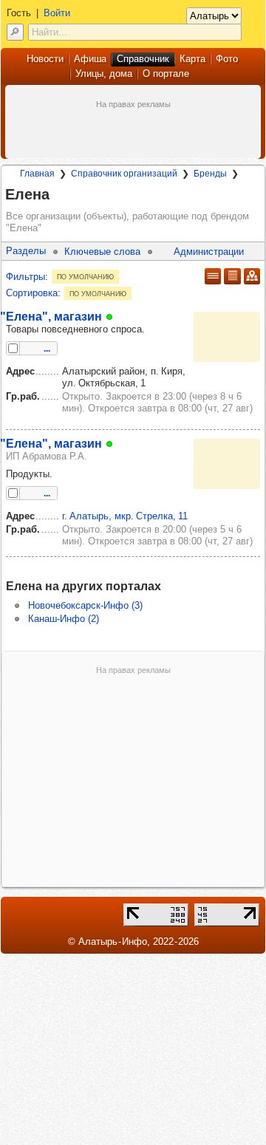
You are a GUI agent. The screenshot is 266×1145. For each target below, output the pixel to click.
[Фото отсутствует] (227, 337)
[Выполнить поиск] (15, 32)
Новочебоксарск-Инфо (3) (85, 605)
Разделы (26, 250)
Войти (57, 12)
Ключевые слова (102, 251)
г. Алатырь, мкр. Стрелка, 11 (125, 516)
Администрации (209, 251)
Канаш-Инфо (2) (63, 618)
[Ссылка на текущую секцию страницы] (58, 195)
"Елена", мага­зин (51, 316)
